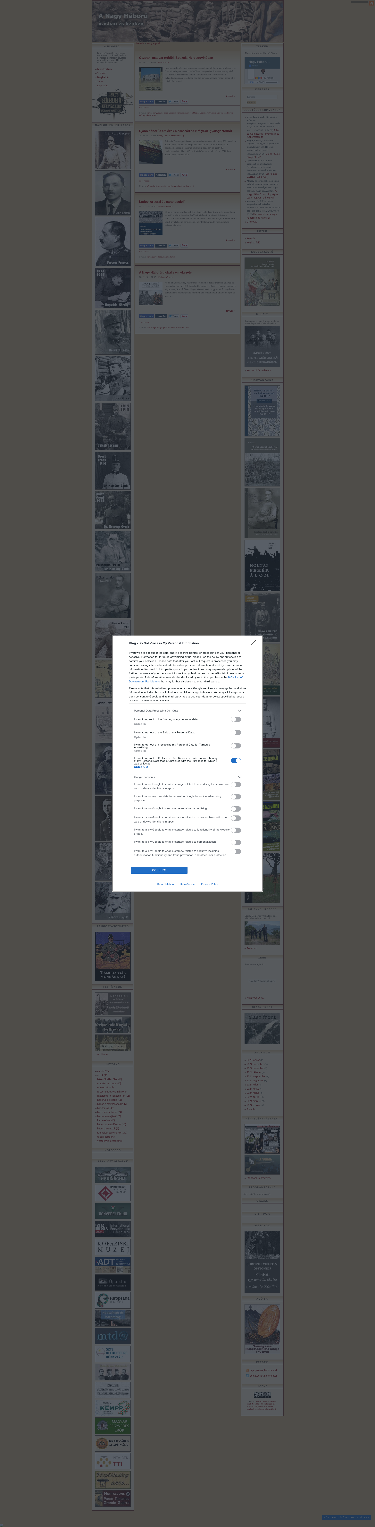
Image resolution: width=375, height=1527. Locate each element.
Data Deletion (165, 884)
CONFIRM (159, 870)
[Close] (255, 643)
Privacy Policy (209, 884)
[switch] (236, 719)
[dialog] (187, 763)
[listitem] (187, 711)
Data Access (187, 884)
